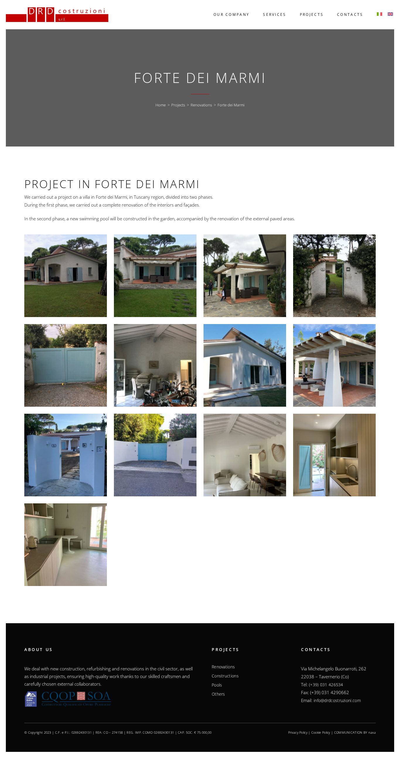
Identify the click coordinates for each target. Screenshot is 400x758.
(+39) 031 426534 (326, 684)
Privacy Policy (297, 732)
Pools (217, 685)
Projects (178, 105)
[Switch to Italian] (379, 14)
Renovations (201, 105)
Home (160, 105)
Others (218, 694)
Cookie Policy (320, 732)
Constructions (225, 676)
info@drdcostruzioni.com (337, 700)
